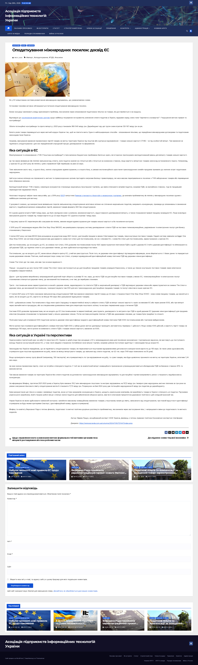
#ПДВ (51, 57)
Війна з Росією (56, 34)
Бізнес (24, 45)
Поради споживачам (34, 34)
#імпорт (29, 57)
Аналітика (16, 45)
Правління (111, 28)
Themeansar (40, 658)
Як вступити (42, 28)
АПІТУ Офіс (27, 476)
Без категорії (60, 618)
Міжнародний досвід (22, 467)
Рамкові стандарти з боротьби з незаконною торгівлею (98, 196)
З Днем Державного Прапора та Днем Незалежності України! (74, 623)
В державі (31, 45)
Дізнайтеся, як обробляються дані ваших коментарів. (76, 591)
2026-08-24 (15, 627)
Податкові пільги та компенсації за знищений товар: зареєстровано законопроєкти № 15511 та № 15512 (156, 473)
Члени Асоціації (94, 28)
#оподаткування (41, 57)
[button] (187, 31)
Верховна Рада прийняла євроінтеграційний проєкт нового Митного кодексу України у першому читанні (98, 473)
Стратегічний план (73, 28)
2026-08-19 (109, 627)
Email (10, 554)
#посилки (59, 57)
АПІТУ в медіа (13, 34)
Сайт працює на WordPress (14, 658)
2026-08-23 (62, 627)
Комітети (125, 28)
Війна (150, 467)
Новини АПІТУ (160, 28)
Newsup (31, 658)
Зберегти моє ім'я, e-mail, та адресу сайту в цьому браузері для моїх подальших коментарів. (48, 579)
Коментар (12, 499)
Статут (56, 28)
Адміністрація (142, 28)
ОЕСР (62, 196)
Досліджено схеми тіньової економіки (167, 438)
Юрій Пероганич (76, 627)
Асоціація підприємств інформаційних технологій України (25, 15)
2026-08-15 (155, 627)
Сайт (9, 567)
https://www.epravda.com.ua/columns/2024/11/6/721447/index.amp (106, 423)
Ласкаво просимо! (23, 28)
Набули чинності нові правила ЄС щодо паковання (34, 471)
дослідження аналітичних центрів (36, 118)
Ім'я (9, 541)
